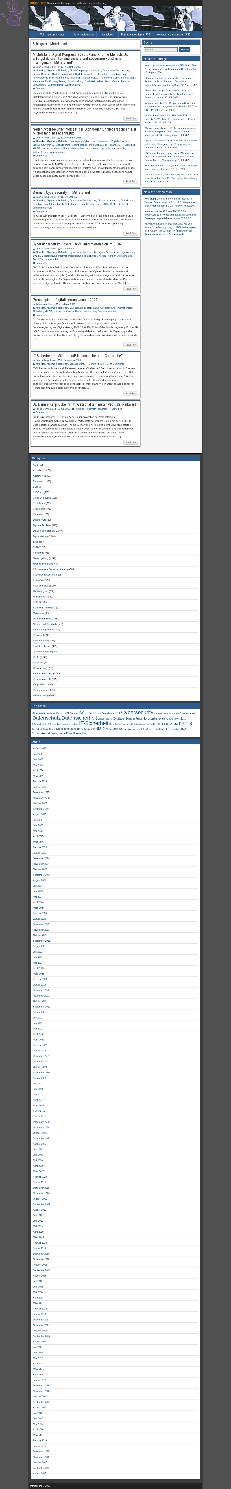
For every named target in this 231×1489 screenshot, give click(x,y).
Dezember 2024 (41, 858)
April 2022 (38, 1034)
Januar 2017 (39, 1380)
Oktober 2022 (40, 1001)
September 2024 (41, 875)
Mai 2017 (38, 1358)
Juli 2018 (37, 1281)
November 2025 (41, 798)
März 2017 (38, 1369)
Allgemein (52, 70)
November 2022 (41, 995)
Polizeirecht (39, 635)
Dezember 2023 (41, 924)
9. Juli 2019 (64, 408)
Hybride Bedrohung (43, 563)
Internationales (89, 77)
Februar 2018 (40, 1308)
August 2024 (39, 880)
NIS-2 (100, 729)
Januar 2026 (39, 787)
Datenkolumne (187, 713)
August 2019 (39, 1209)
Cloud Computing (79, 70)
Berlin (59, 713)
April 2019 (38, 1231)
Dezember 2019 (41, 1187)
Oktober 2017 (40, 1330)
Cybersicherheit (162, 713)
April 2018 (38, 1297)
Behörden (63, 70)
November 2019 (41, 1193)
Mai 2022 (38, 1028)
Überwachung (90, 311)
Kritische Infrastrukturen (43, 729)
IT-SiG (156, 724)
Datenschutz (122, 70)
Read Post (130, 118)
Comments (41, 88)
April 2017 (38, 1363)
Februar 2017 (40, 1374)
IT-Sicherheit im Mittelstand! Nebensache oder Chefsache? (78, 355)
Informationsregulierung (70, 255)
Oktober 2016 (40, 1396)
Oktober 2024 (40, 869)
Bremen (74, 713)
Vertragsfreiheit (56, 85)
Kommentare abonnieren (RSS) (174, 34)
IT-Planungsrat (112, 145)
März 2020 (38, 1171)
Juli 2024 (37, 886)
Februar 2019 (40, 1242)
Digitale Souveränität (63, 74)
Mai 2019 (38, 1226)
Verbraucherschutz (122, 81)
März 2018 (38, 1303)
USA (183, 729)
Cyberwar (38, 514)
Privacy (131, 728)
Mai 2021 (38, 1094)
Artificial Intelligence (46, 713)
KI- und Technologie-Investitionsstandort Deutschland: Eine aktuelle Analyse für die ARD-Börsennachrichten (170, 94)
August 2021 (39, 1078)
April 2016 (38, 1429)
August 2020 (39, 1144)
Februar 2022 (40, 1045)
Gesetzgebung (118, 74)
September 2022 (41, 1006)
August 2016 (39, 1407)
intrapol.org (38, 3)
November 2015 (41, 1457)
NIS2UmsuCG (115, 729)
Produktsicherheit (94, 81)
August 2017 (39, 1341)
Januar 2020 (39, 1182)
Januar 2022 (39, 1050)
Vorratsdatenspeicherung (45, 733)
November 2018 (41, 1259)
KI (176, 724)
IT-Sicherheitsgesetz (119, 724)
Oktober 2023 (40, 935)
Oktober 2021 (40, 1067)
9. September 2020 (71, 360)
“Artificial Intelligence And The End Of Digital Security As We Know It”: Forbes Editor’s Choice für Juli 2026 (170, 119)
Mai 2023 (38, 962)
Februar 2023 (40, 979)
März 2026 (38, 776)
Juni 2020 (38, 1155)
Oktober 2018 (40, 1264)
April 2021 (38, 1100)
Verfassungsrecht (101, 148)
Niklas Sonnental (44, 408)
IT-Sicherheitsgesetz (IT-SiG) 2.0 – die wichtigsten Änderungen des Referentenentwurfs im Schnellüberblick (171, 231)
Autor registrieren (83, 34)
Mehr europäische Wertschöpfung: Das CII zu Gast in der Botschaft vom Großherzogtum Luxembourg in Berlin (171, 178)
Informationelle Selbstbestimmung (50, 77)
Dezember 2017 (41, 1319)
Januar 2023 (39, 984)
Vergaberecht (39, 85)
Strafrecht (123, 204)
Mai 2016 (38, 1424)
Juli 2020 (37, 1149)
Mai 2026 (38, 765)
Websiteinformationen (52, 34)
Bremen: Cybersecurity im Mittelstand (61, 192)
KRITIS (36, 148)
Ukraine (175, 729)
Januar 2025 (39, 853)
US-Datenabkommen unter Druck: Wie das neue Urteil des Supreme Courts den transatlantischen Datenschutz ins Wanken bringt (170, 157)
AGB (35, 465)
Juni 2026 (38, 759)
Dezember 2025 (41, 792)
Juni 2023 (38, 957)
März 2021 (38, 1105)
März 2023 (38, 973)
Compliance (95, 70)
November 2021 (41, 1061)
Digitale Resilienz (42, 74)
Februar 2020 (40, 1176)
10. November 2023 (71, 137)
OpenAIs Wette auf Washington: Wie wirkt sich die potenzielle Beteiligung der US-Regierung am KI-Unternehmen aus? (171, 144)
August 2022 (39, 1012)
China (90, 713)
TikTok (167, 729)
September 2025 (41, 809)
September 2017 (41, 1336)
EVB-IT (36, 255)
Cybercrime (109, 70)
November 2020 (41, 1127)
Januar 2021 (39, 1116)
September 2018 (41, 1270)
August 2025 (39, 814)
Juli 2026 (37, 754)
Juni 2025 (38, 825)
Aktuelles (40, 70)
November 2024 (41, 864)
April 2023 (38, 968)
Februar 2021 (40, 1111)
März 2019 (38, 1237)
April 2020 (38, 1166)
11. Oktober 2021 (70, 197)
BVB (35, 486)
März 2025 (38, 842)
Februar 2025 (40, 847)
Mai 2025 (38, 831)
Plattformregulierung (55, 81)
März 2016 (38, 1435)
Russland (159, 729)
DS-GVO (174, 718)
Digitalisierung (82, 74)
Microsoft (89, 728)
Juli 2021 (37, 1083)
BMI (66, 713)
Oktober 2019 (40, 1198)
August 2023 (39, 946)
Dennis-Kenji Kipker (46, 67)
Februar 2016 (40, 1440)
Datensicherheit (79, 718)
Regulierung (148, 729)
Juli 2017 (37, 1347)
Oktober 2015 (40, 1462)
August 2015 (39, 1473)
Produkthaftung (75, 81)
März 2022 (38, 1039)
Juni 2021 (38, 1089)
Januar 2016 (39, 1446)
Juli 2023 (37, 951)
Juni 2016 (38, 1418)
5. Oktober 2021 (69, 248)
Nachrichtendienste (52, 148)
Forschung (103, 74)
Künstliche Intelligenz (124, 77)
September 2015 (41, 1468)
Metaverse (38, 81)
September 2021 (41, 1072)
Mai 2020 (38, 1160)
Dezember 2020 (41, 1122)
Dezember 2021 (41, 1056)
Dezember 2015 (41, 1451)
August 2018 (39, 1275)
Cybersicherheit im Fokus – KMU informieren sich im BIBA (77, 244)
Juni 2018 (38, 1286)
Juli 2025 (37, 820)
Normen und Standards (120, 255)
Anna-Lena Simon (45, 304)
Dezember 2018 (41, 1253)
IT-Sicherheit (105, 77)
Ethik (94, 74)
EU (184, 718)
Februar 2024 (40, 913)
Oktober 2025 (40, 803)
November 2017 (41, 1325)
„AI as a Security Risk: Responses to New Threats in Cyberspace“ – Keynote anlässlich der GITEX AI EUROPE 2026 (171, 106)
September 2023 (41, 940)
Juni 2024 (38, 891)
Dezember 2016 (41, 1385)
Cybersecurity (137, 712)
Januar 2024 (39, 918)
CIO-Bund (38, 492)
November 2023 (41, 929)
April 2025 (38, 836)
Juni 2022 (38, 1023)
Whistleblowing (72, 85)
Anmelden (107, 34)
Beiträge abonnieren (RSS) (136, 34)
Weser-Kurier (65, 733)
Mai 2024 (38, 896)
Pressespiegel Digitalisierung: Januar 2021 (65, 299)
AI (33, 713)
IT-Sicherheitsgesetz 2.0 (141, 724)
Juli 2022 (37, 1017)
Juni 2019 (38, 1220)
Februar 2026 (40, 781)
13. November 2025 (71, 67)
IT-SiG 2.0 (167, 724)
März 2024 (38, 907)
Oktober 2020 (40, 1133)
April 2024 (38, 902)
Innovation (75, 77)
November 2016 (41, 1391)
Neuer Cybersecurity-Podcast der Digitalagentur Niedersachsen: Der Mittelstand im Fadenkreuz (84, 131)
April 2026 (38, 770)
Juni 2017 (38, 1352)
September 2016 (41, 1402)
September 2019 (41, 1204)
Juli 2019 (37, 1215)
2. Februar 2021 (67, 304)
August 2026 (39, 748)
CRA (117, 713)
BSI (82, 713)
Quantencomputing (43, 651)
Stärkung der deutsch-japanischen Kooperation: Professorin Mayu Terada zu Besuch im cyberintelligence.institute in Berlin (169, 81)
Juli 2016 (37, 1413)
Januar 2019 (39, 1248)
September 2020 (41, 1138)
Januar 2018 (39, 1314)
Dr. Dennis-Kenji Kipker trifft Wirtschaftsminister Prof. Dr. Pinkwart (84, 404)
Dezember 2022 (41, 990)
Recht (107, 81)
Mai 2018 (38, 1292)
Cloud (98, 713)
